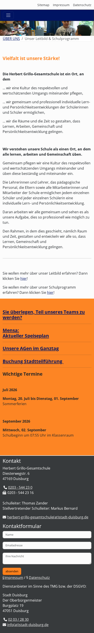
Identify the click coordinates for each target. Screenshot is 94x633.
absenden (11, 571)
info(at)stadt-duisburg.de (28, 624)
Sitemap (43, 5)
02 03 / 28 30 (18, 619)
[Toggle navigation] (8, 15)
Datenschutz (82, 5)
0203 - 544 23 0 (20, 487)
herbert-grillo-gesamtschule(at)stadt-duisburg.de (47, 517)
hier (23, 278)
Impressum (61, 5)
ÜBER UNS (11, 38)
